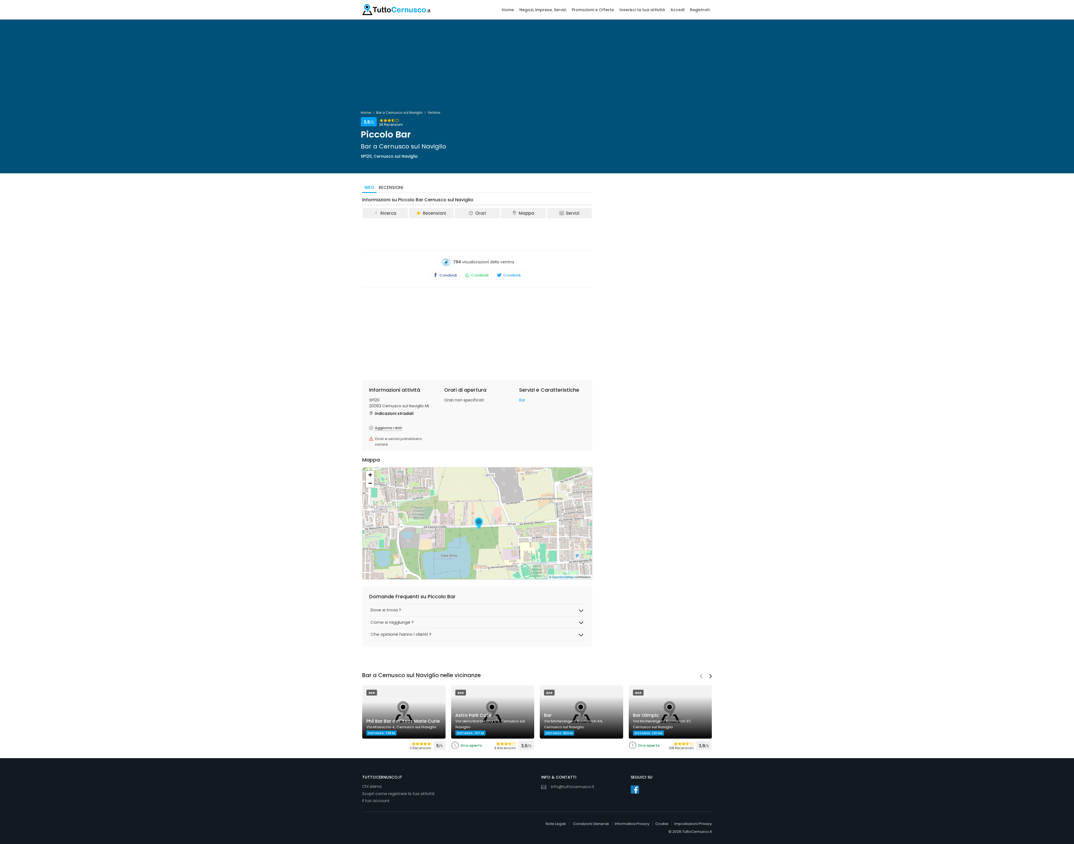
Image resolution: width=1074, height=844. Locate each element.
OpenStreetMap (563, 577)
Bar (522, 400)
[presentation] (701, 677)
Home (508, 10)
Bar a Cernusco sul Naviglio (399, 112)
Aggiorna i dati (388, 428)
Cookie (661, 823)
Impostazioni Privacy (693, 823)
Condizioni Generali (591, 823)
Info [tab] (369, 187)
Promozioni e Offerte (593, 10)
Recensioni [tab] (391, 187)
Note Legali (556, 823)
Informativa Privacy (632, 823)
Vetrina (434, 112)
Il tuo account (376, 800)
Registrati (700, 10)
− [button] (370, 483)
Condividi (448, 275)
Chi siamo (372, 786)
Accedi (677, 10)
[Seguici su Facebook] (635, 789)
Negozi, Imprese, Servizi (542, 10)
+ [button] (370, 474)
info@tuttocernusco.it (572, 786)
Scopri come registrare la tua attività (398, 793)
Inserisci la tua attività (642, 10)
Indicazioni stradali (394, 413)
